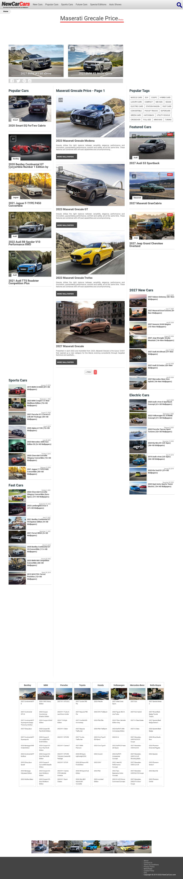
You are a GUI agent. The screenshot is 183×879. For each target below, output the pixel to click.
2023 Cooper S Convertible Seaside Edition (45, 765)
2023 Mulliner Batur (27, 779)
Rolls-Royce (155, 685)
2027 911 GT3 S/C (63, 701)
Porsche (64, 685)
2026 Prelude (98, 701)
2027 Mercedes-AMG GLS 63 (136, 747)
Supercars (165, 111)
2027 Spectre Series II (155, 702)
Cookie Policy (149, 871)
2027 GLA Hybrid (136, 712)
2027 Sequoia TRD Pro (82, 713)
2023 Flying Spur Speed (26, 763)
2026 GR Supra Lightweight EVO (81, 755)
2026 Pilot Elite (98, 720)
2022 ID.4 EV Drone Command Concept (118, 780)
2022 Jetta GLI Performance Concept (117, 765)
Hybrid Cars (165, 98)
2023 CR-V (97, 762)
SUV (146, 98)
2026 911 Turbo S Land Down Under (63, 713)
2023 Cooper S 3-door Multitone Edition (44, 773)
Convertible (136, 111)
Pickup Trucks (151, 111)
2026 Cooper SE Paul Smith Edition (45, 730)
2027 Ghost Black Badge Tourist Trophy (154, 714)
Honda (101, 685)
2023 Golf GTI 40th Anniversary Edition (118, 730)
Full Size (147, 120)
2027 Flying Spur (26, 728)
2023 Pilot (97, 771)
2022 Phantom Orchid (154, 780)
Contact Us (148, 863)
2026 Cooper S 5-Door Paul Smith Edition (44, 748)
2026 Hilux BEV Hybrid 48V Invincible (80, 781)
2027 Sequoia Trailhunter (80, 730)
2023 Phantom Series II (154, 763)
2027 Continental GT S (27, 702)
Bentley (27, 685)
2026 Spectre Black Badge (155, 730)
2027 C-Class (135, 728)
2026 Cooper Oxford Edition (45, 721)
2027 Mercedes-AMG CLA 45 (136, 763)
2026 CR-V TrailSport (100, 712)
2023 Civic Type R (99, 745)
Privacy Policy (149, 867)
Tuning (168, 120)
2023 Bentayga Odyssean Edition (26, 772)
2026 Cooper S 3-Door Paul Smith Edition (44, 756)
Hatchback (149, 115)
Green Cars (136, 115)
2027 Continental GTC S (26, 713)
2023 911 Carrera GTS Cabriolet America (62, 773)
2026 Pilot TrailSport (100, 728)
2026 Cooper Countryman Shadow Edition (44, 714)
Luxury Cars (136, 102)
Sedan (168, 102)
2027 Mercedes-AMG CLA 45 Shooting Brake (136, 756)
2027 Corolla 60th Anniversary (81, 721)
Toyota (82, 685)
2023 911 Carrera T (63, 745)
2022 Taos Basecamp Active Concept (117, 773)
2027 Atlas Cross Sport (117, 702)
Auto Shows (115, 4)
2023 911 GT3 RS (63, 737)
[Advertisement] (91, 32)
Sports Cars (67, 4)
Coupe (154, 98)
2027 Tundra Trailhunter (80, 738)
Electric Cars (137, 106)
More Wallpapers (65, 157)
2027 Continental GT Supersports (27, 738)
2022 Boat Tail (153, 771)
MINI (46, 685)
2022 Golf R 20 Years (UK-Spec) (119, 747)
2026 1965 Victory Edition (45, 702)
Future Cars (81, 4)
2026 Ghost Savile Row (154, 738)
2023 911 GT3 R (62, 762)
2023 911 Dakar (62, 728)
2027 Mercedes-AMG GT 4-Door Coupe (136, 781)
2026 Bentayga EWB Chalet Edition (27, 747)
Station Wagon (153, 106)
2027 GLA (134, 701)
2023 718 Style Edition (62, 721)
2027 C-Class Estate (137, 720)
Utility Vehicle (163, 115)
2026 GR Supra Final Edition (82, 772)
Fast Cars (167, 106)
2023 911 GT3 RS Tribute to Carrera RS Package (63, 756)
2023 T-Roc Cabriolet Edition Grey (119, 721)
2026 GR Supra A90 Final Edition (82, 763)
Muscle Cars (136, 98)
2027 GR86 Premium (79, 747)
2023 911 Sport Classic (62, 780)
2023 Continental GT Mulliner (27, 755)
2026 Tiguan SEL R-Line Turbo (118, 713)
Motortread (148, 869)
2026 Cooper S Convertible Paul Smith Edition (44, 739)
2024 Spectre (153, 754)
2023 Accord (98, 754)
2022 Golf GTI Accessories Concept (116, 756)
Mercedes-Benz (137, 685)
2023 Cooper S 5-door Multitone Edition (44, 781)
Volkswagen (119, 685)
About (146, 861)
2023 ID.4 (115, 737)
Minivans (158, 120)
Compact (149, 102)
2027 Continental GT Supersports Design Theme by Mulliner (27, 722)
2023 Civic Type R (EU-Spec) (99, 738)
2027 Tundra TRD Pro (81, 702)
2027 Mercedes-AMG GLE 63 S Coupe (136, 739)
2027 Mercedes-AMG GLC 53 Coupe (137, 772)
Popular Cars (51, 4)
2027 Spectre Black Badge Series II (155, 721)
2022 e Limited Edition (98, 780)
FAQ (145, 873)
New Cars (37, 4)
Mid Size (159, 102)
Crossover (135, 120)
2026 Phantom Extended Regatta (154, 747)
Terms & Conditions (151, 865)
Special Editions (98, 4)
